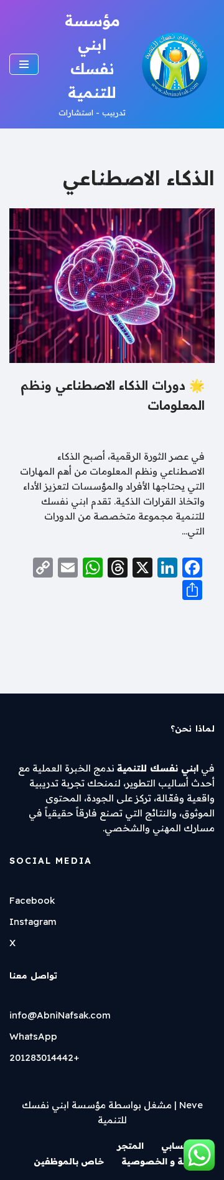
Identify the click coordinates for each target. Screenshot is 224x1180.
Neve (191, 1105)
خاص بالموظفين (69, 1161)
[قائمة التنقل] (24, 64)
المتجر (130, 1145)
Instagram (33, 921)
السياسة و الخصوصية (166, 1161)
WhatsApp (33, 1036)
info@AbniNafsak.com (60, 1015)
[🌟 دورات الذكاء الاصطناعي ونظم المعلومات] (112, 285)
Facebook (32, 900)
